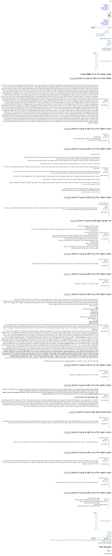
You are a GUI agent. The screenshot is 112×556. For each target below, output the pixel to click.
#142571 (67, 274)
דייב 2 (106, 498)
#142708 (67, 493)
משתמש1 (105, 134)
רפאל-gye (52, 540)
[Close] (109, 16)
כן (110, 550)
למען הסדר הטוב (70, 540)
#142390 (67, 129)
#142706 (67, 472)
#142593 (67, 452)
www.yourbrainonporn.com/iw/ (91, 184)
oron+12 (58, 540)
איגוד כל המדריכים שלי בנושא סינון (90, 192)
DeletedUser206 (103, 99)
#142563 (67, 254)
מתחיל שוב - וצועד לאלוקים (83, 540)
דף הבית (105, 4)
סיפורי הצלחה (104, 7)
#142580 (67, 365)
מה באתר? (105, 9)
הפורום (109, 42)
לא (108, 550)
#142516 (74, 221)
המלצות (106, 6)
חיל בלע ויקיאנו (103, 203)
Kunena (104, 541)
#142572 (67, 294)
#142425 (67, 149)
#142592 (67, 432)
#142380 (73, 78)
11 (95, 69)
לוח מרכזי (108, 43)
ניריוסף (63, 540)
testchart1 (93, 540)
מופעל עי (109, 541)
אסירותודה (100, 540)
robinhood (105, 167)
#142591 (72, 412)
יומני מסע (108, 45)
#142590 (67, 385)
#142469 (67, 197)
